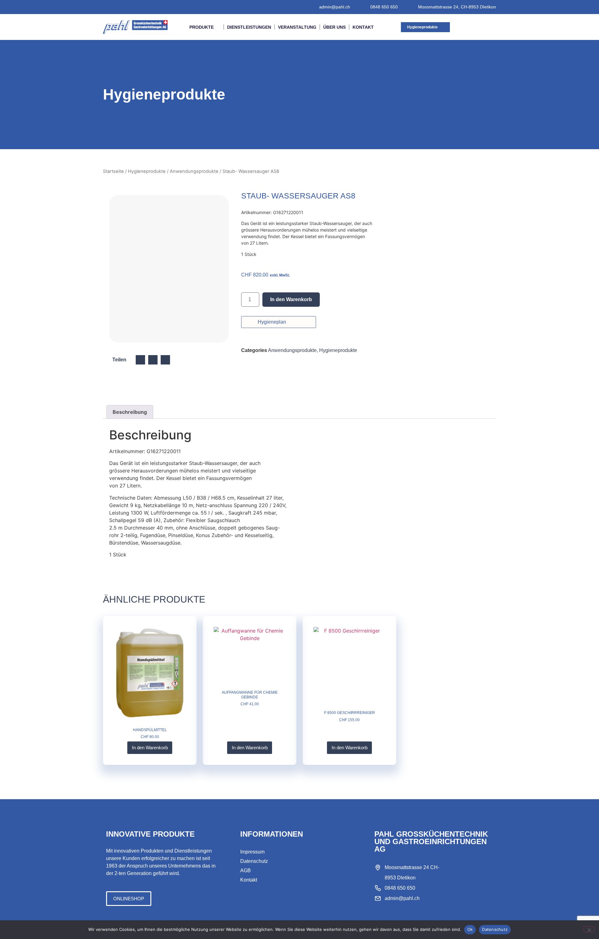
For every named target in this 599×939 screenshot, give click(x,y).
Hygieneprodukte (147, 171)
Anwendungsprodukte (194, 171)
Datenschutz (495, 929)
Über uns (334, 27)
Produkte (201, 27)
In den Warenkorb (291, 299)
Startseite (113, 171)
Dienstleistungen (249, 27)
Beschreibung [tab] (130, 412)
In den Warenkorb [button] (150, 747)
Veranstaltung (297, 27)
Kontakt (363, 27)
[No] (589, 929)
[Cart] (481, 27)
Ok (470, 929)
